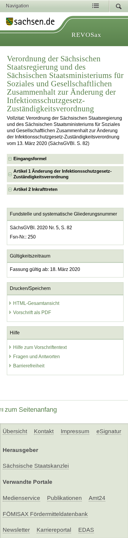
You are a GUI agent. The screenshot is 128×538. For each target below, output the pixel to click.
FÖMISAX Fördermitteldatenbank (45, 514)
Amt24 (97, 498)
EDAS (86, 530)
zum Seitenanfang (31, 409)
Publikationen (64, 498)
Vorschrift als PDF (32, 312)
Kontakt (44, 431)
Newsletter (16, 530)
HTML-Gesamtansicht (36, 303)
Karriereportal (54, 530)
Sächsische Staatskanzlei (36, 466)
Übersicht (15, 431)
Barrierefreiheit (28, 365)
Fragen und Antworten (36, 356)
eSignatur (108, 431)
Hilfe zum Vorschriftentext (40, 347)
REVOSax (86, 34)
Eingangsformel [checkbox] (29, 158)
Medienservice (21, 498)
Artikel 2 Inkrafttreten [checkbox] (35, 189)
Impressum (75, 431)
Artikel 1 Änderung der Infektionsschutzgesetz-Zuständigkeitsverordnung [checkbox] (62, 174)
